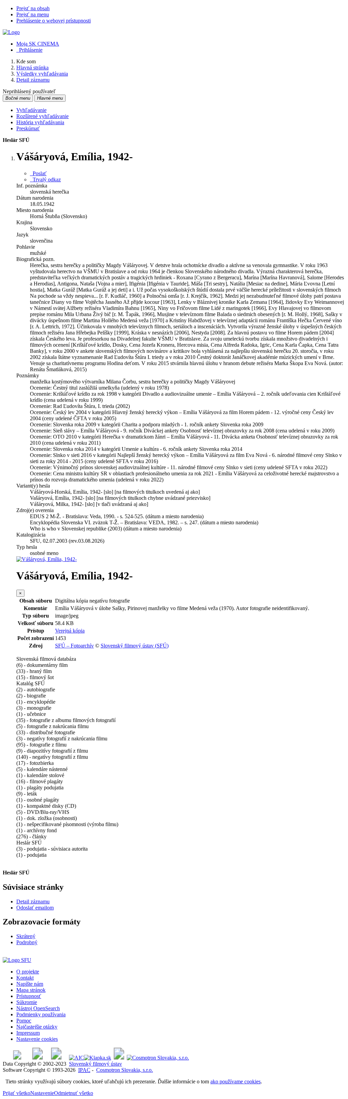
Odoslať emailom (35, 908)
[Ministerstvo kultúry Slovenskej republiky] (119, 1058)
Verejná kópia (70, 631)
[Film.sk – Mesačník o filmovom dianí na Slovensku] (17, 1058)
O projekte (27, 971)
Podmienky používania (41, 1014)
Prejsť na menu (32, 14)
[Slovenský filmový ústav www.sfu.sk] (17, 960)
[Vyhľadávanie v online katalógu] (11, 32)
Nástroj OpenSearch (38, 1008)
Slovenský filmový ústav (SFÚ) (135, 646)
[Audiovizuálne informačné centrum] (76, 1058)
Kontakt (25, 978)
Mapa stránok (31, 990)
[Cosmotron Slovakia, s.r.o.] (158, 1058)
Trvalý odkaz (45, 179)
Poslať (38, 173)
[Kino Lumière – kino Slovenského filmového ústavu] (56, 1058)
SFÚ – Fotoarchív (74, 646)
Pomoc (23, 1020)
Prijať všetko (16, 1093)
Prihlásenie (29, 50)
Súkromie (26, 1002)
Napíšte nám (29, 984)
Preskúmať (28, 128)
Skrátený (25, 936)
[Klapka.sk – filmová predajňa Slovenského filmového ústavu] (97, 1058)
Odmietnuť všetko (73, 1093)
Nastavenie (42, 1093)
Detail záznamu (33, 901)
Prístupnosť (28, 996)
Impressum (28, 1033)
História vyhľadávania (40, 122)
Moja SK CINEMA (37, 44)
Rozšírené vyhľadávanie (42, 116)
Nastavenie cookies (37, 1039)
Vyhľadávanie (31, 110)
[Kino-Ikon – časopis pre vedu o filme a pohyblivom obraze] (38, 1058)
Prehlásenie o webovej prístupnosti (53, 20)
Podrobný (26, 942)
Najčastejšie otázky (36, 1027)
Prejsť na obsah (33, 8)
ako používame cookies (235, 1081)
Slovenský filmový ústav (95, 1064)
